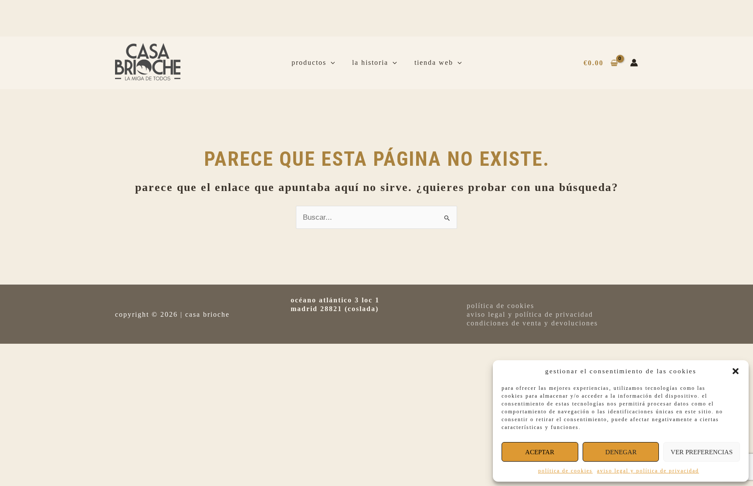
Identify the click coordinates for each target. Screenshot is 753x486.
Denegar (621, 452)
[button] (735, 371)
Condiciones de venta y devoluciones (532, 323)
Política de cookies (565, 471)
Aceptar (539, 452)
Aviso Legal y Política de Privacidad (648, 471)
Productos (309, 62)
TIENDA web (433, 62)
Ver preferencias (702, 452)
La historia (370, 62)
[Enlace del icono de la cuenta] (634, 63)
